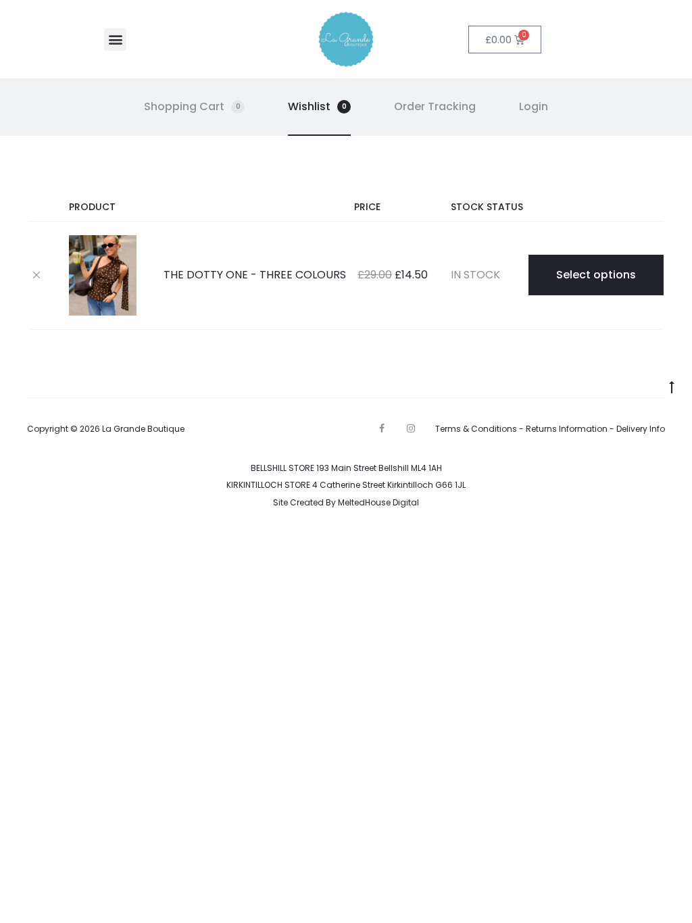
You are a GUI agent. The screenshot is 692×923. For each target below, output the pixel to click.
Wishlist (317, 106)
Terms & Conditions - (480, 428)
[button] (115, 39)
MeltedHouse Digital (378, 502)
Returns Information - (571, 428)
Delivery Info (640, 428)
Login (533, 106)
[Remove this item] (36, 274)
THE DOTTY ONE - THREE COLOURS (255, 274)
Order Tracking (435, 106)
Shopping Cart (192, 106)
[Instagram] (411, 428)
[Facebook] (382, 428)
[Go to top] (671, 386)
